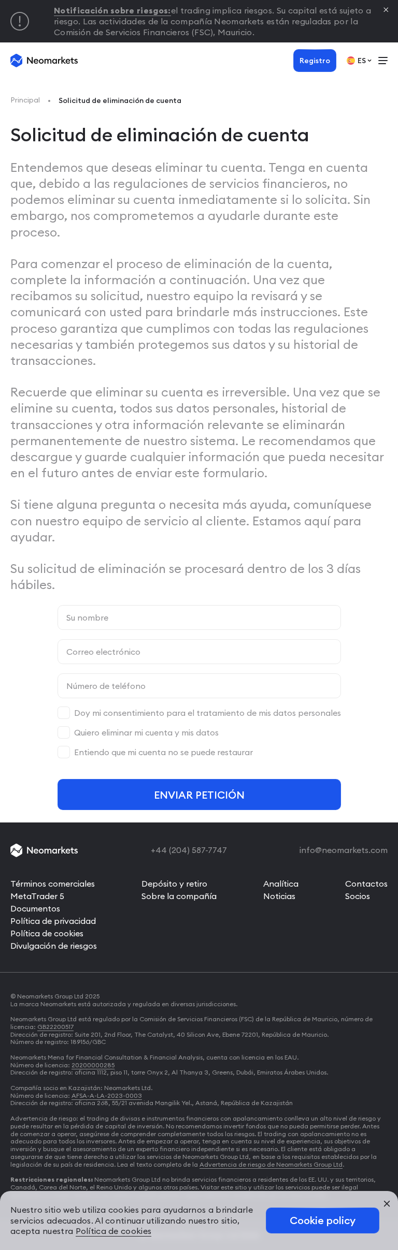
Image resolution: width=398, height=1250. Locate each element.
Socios (357, 896)
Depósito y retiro (174, 883)
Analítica (280, 883)
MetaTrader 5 (37, 896)
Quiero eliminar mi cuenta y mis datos (146, 732)
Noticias (279, 896)
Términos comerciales (52, 883)
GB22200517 (55, 1027)
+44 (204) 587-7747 (189, 850)
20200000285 (93, 1065)
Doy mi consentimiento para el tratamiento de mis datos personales (207, 713)
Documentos (35, 908)
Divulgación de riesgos (53, 945)
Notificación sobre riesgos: (112, 10)
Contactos (366, 883)
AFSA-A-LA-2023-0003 (107, 1095)
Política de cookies (46, 933)
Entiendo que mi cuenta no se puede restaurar (163, 752)
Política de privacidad (53, 921)
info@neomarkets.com (344, 850)
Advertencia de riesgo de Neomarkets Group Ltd (271, 1164)
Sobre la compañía (179, 896)
